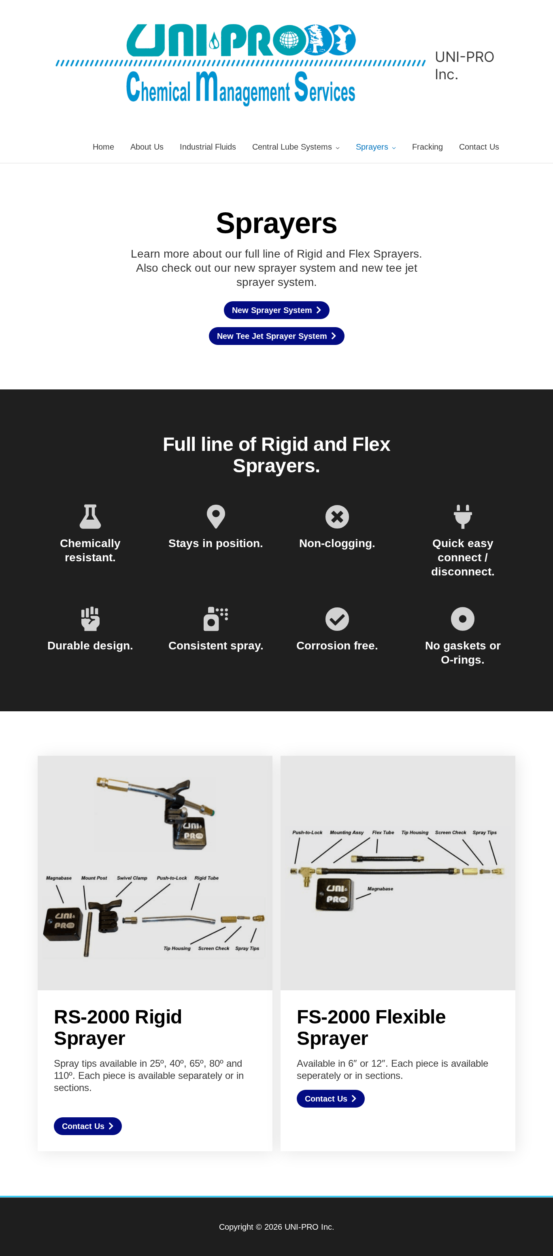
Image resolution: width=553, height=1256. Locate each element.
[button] (88, 1126)
